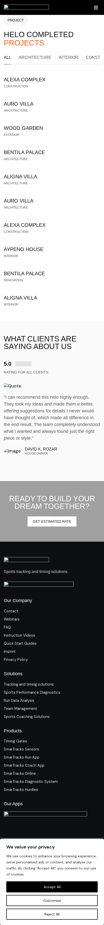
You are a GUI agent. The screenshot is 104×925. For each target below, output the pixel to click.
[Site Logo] (26, 7)
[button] (36, 463)
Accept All (52, 887)
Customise (52, 900)
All (7, 57)
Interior (68, 57)
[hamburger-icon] (96, 7)
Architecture (35, 57)
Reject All (52, 914)
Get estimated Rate (52, 521)
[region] (52, 882)
